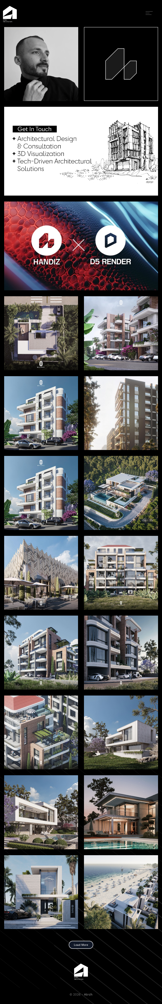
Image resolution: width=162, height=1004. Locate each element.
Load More (81, 944)
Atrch (88, 994)
